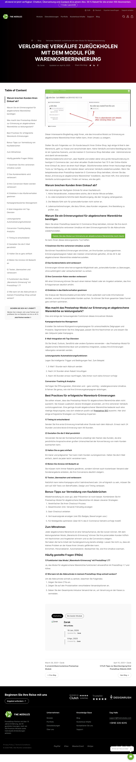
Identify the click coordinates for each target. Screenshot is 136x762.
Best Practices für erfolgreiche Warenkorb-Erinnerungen (20, 134)
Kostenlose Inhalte (77, 17)
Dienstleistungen (52, 17)
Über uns (50, 729)
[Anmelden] (128, 16)
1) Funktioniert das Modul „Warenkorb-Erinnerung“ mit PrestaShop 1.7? (19, 282)
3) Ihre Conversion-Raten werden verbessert (21, 185)
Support (90, 17)
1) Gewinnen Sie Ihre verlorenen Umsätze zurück (20, 166)
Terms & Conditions (22, 745)
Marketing (57, 616)
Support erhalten (127, 10)
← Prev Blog (51, 675)
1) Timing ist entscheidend (18, 238)
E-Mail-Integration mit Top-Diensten (18, 210)
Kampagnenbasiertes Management (22, 203)
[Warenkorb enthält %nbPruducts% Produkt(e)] (132, 16)
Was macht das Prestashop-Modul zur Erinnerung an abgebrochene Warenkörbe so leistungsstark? (22, 123)
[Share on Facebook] (98, 65)
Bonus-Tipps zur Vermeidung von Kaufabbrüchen (21, 144)
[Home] (32, 41)
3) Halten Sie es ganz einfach (19, 254)
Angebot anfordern (15, 701)
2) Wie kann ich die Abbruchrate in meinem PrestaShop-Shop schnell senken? (22, 295)
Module (39, 17)
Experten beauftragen (111, 10)
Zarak (67, 622)
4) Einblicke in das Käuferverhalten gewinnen (22, 195)
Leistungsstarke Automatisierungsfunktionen (19, 220)
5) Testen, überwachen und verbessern (18, 271)
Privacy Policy (8, 745)
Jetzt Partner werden (22, 317)
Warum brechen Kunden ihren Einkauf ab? (22, 99)
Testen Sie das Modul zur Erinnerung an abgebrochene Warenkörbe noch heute (88, 236)
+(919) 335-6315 (118, 723)
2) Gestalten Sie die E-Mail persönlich (18, 245)
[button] (124, 16)
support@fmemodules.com (120, 718)
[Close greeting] (131, 749)
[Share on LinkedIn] (94, 65)
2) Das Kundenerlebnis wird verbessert (19, 176)
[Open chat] (131, 757)
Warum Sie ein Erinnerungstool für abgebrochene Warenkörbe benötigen (21, 111)
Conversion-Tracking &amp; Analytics (19, 230)
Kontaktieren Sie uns (84, 726)
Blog (98, 17)
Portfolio (64, 17)
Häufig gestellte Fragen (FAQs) (20, 158)
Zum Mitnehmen (14, 152)
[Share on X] (90, 65)
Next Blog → (124, 675)
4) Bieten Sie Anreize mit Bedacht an (21, 261)
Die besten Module (74, 616)
